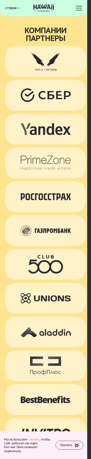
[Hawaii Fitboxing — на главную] (44, 8)
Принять (66, 445)
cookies (33, 439)
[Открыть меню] (78, 8)
